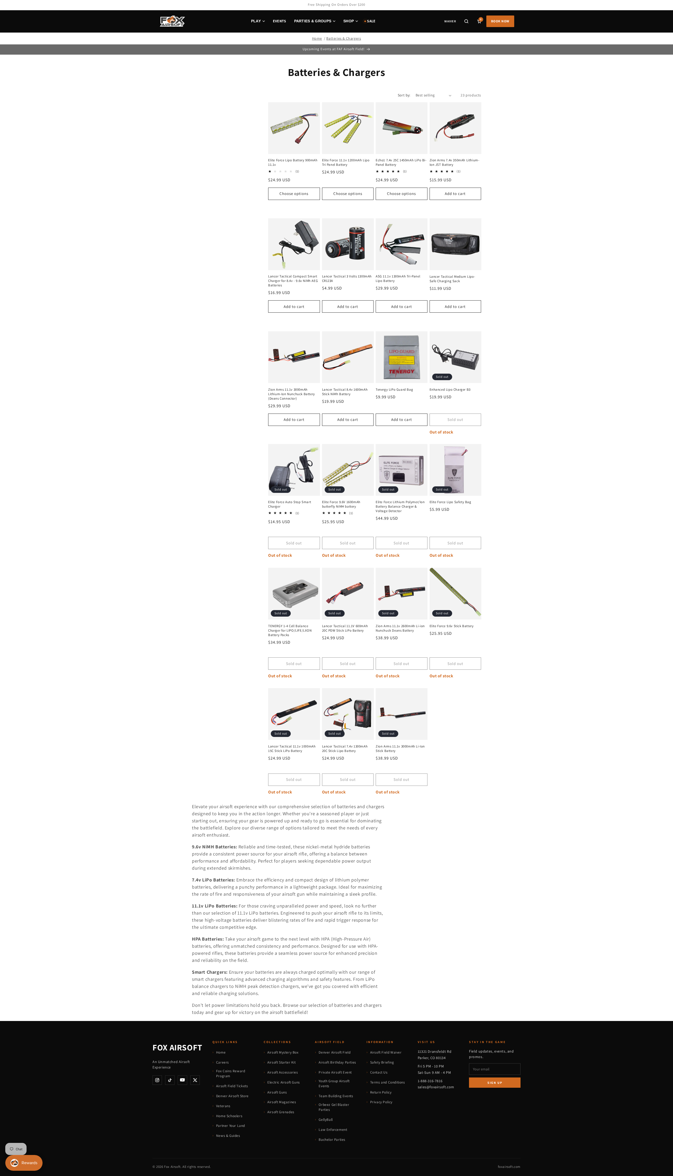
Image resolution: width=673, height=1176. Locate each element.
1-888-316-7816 (430, 1081)
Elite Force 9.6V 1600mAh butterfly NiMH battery (341, 504)
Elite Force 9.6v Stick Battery (452, 626)
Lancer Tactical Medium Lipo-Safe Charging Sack (452, 279)
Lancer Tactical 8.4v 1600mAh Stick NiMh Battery (345, 391)
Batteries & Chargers (343, 38)
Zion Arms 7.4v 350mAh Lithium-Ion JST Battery (455, 162)
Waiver (450, 21)
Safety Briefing (382, 1062)
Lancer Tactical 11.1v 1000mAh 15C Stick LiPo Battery (291, 748)
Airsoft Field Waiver (386, 1052)
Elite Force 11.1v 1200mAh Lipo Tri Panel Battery (346, 162)
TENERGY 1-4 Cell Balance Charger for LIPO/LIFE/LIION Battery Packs (290, 630)
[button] (466, 21)
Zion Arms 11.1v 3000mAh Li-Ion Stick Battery (400, 748)
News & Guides (228, 1135)
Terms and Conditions (387, 1082)
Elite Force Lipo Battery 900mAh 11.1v (293, 162)
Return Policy (381, 1092)
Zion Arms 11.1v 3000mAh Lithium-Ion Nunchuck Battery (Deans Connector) (291, 393)
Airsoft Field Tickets (232, 1086)
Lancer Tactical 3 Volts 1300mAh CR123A (347, 279)
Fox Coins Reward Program (230, 1074)
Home (317, 38)
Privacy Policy (381, 1102)
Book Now (500, 21)
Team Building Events (336, 1096)
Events (279, 21)
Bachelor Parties (332, 1139)
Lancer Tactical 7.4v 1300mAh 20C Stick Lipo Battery (345, 748)
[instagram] (157, 1080)
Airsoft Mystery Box (282, 1052)
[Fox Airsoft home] (172, 21)
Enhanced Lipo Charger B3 (450, 389)
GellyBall (326, 1119)
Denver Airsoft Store (232, 1096)
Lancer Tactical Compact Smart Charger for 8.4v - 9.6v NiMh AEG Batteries (293, 281)
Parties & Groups (312, 21)
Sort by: (404, 95)
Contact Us (379, 1072)
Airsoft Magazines (281, 1102)
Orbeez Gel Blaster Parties (334, 1107)
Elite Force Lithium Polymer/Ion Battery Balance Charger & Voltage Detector (400, 506)
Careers (222, 1062)
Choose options (293, 193)
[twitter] (195, 1080)
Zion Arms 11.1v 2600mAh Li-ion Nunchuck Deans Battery (400, 628)
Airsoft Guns (277, 1092)
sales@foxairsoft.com (436, 1087)
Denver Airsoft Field (334, 1052)
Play (256, 21)
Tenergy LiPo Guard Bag (394, 389)
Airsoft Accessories (282, 1072)
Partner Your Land (230, 1125)
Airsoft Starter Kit (281, 1062)
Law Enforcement (333, 1129)
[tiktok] (170, 1080)
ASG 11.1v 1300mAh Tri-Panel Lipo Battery (398, 279)
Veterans (223, 1105)
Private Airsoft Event (335, 1072)
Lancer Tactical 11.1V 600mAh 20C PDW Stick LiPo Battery (345, 628)
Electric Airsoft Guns (283, 1082)
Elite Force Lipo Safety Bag (450, 502)
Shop (348, 21)
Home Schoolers (229, 1115)
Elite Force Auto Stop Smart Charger (289, 504)
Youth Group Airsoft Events (334, 1084)
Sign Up (494, 1083)
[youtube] (182, 1080)
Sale (371, 21)
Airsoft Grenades (280, 1112)
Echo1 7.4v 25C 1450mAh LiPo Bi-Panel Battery (401, 162)
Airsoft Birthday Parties (337, 1062)
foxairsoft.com (509, 1166)
